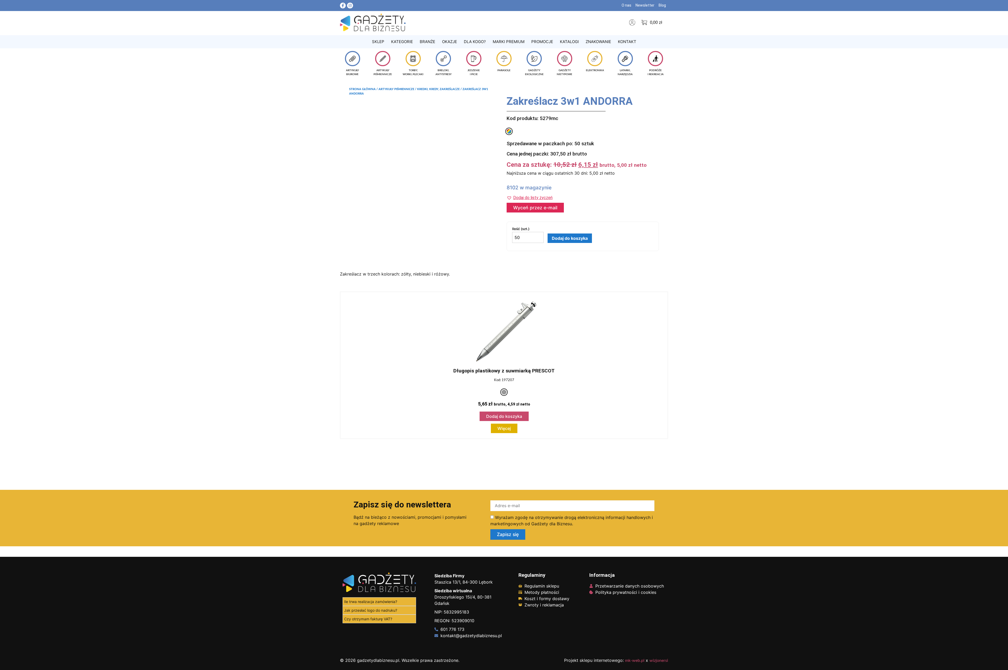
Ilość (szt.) (520, 229)
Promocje (542, 41)
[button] (530, 197)
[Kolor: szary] (504, 392)
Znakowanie (598, 41)
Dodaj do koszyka (570, 238)
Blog (662, 5)
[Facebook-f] (343, 5)
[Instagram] (350, 5)
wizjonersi (658, 660)
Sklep (378, 41)
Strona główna (362, 89)
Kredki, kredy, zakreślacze (438, 89)
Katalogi (569, 41)
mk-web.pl (634, 660)
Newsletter (645, 5)
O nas (626, 5)
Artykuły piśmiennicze (396, 89)
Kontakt (627, 41)
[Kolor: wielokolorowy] (509, 131)
